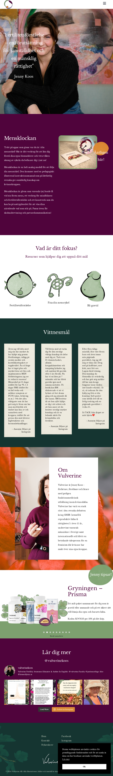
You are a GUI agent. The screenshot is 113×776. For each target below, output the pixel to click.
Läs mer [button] (66, 759)
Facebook (66, 736)
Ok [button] (84, 766)
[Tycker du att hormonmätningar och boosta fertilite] (16, 692)
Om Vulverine (69, 473)
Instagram (66, 740)
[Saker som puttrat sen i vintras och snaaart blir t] (96, 692)
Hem (43, 736)
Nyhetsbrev (47, 744)
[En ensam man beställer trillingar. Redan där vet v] (43, 692)
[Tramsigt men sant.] (69, 692)
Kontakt (45, 740)
